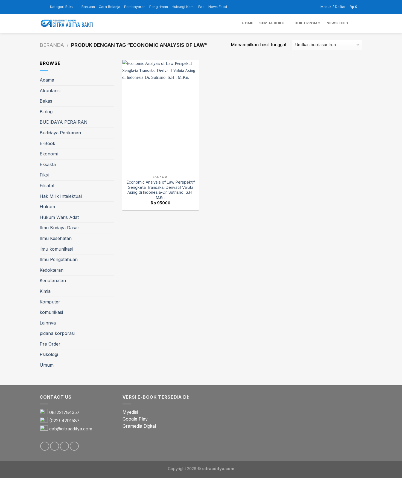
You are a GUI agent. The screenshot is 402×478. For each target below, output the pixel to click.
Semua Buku (271, 23)
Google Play (135, 419)
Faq (201, 7)
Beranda (52, 45)
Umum (47, 365)
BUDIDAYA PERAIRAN (64, 122)
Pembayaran (134, 7)
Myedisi (130, 412)
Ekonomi (49, 154)
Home (247, 23)
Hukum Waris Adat (59, 217)
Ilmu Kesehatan (56, 238)
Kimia (45, 291)
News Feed (217, 7)
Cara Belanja (109, 7)
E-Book (47, 143)
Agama (47, 80)
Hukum (47, 206)
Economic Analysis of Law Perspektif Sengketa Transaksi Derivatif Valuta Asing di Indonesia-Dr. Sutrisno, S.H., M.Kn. (161, 190)
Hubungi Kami (183, 7)
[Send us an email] (64, 446)
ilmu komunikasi (56, 249)
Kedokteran (51, 270)
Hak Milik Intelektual (61, 196)
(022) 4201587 (64, 420)
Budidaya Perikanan (60, 132)
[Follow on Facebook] (44, 446)
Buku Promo (308, 23)
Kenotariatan (53, 280)
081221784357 (64, 412)
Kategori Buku (61, 7)
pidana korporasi (57, 333)
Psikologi (49, 354)
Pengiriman (158, 7)
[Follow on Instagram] (54, 446)
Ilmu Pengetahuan (59, 259)
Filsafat (47, 185)
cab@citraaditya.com (70, 428)
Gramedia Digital (139, 426)
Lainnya (48, 323)
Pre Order (50, 344)
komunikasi (51, 312)
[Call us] (74, 446)
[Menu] (43, 6)
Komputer (50, 302)
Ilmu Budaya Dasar (59, 227)
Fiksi (44, 175)
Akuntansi (50, 90)
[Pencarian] (360, 23)
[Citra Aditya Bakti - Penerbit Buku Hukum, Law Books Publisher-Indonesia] (67, 23)
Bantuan (88, 7)
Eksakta (48, 164)
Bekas (46, 101)
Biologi (46, 111)
